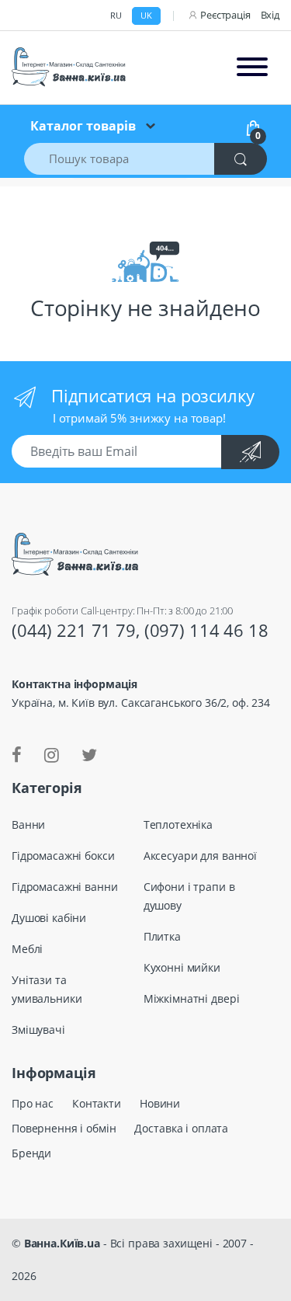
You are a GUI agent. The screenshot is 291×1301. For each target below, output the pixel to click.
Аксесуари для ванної (200, 855)
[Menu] (252, 67)
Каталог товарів (83, 125)
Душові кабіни (49, 917)
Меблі (27, 948)
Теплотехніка (178, 824)
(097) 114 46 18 (206, 630)
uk (146, 15)
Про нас (33, 1103)
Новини (160, 1103)
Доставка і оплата (181, 1128)
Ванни (28, 824)
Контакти (96, 1103)
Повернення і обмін (64, 1128)
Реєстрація (225, 15)
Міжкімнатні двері (192, 998)
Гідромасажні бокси (63, 855)
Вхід (270, 15)
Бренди (31, 1153)
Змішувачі (38, 1029)
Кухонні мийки (182, 967)
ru (116, 15)
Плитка (162, 936)
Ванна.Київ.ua (62, 1243)
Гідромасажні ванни (64, 886)
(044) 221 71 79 (74, 630)
